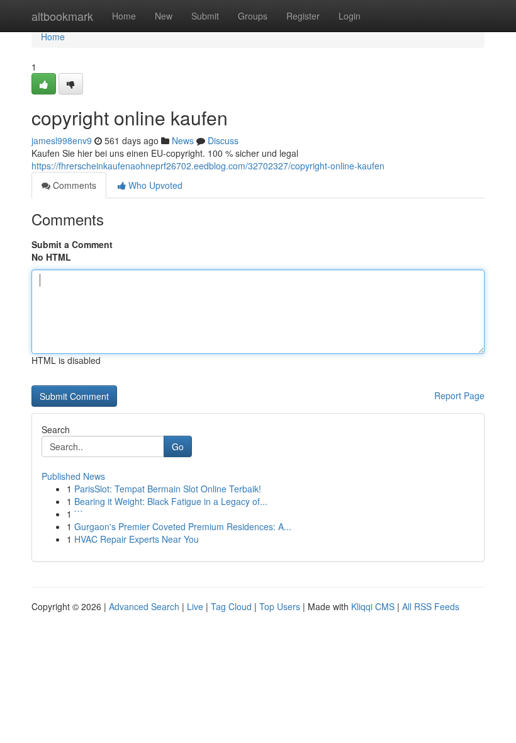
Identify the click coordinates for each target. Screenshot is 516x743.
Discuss (223, 140)
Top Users (279, 606)
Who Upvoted (154, 185)
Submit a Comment (72, 244)
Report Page (459, 395)
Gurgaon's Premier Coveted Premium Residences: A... (182, 526)
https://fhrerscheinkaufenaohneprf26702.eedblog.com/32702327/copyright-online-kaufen (207, 165)
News (183, 140)
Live (195, 606)
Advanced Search (144, 606)
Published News (73, 476)
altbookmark (62, 16)
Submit (205, 15)
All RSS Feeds (430, 606)
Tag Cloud (231, 606)
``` (79, 514)
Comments (73, 185)
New (163, 15)
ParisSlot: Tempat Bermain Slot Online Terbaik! (167, 488)
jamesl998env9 (61, 140)
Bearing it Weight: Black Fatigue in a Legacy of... (170, 501)
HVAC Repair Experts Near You (136, 539)
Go (178, 446)
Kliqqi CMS (373, 606)
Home (124, 15)
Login (350, 15)
